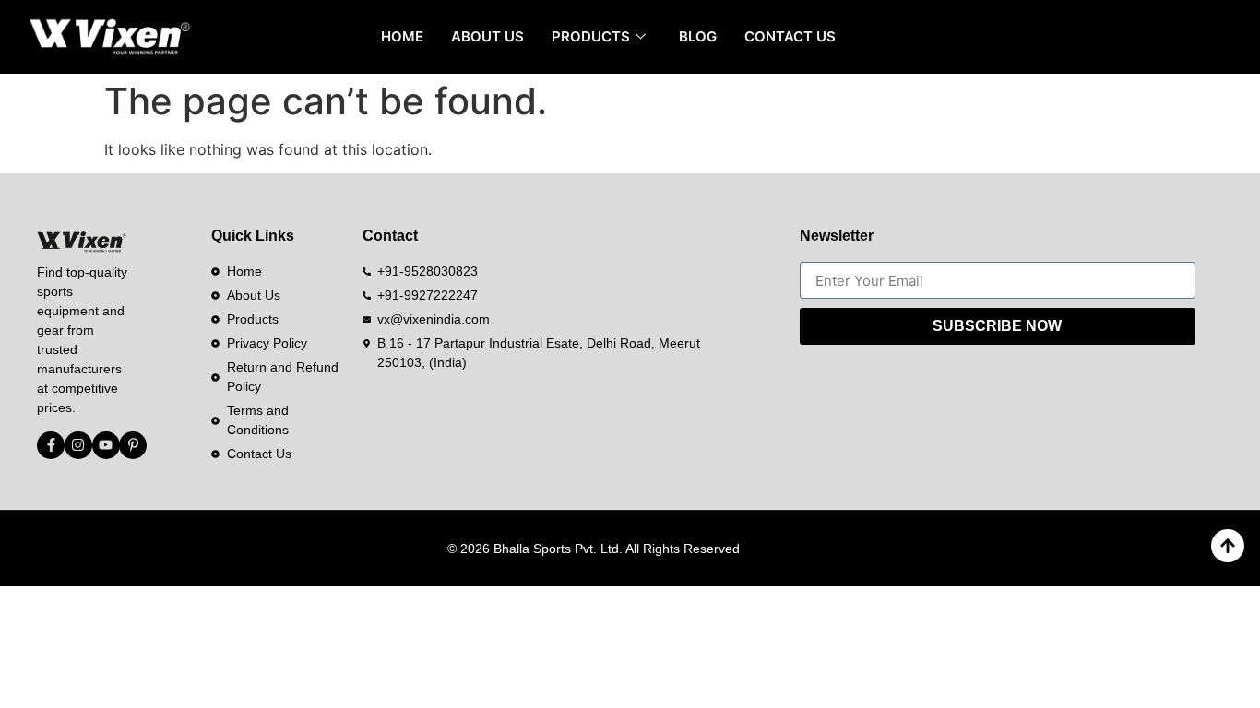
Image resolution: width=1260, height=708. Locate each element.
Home (402, 36)
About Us (487, 36)
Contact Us (790, 36)
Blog (698, 36)
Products (591, 36)
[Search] (1209, 36)
